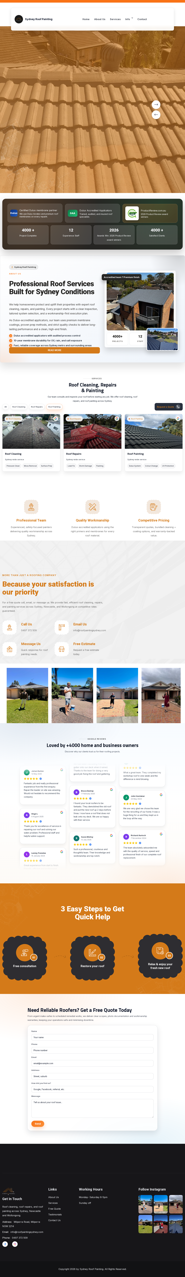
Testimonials (55, 1214)
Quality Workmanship (92, 520)
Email (34, 1057)
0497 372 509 (20, 1237)
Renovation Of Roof (159, 716)
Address (35, 1070)
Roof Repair (108, 716)
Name (34, 1031)
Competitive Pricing (153, 520)
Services (115, 19)
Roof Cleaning (18, 406)
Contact (142, 19)
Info (127, 19)
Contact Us (54, 1220)
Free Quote (54, 1208)
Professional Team (31, 520)
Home (86, 19)
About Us (99, 19)
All (5, 406)
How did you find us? (41, 1083)
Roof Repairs (37, 406)
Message (35, 1096)
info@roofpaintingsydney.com (27, 1232)
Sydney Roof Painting (91, 1269)
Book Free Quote (18, 174)
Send (38, 1123)
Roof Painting (54, 406)
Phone (34, 1044)
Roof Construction (23, 716)
